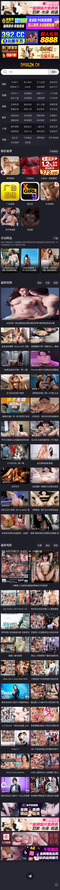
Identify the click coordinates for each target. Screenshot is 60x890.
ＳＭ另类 (53, 98)
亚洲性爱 (15, 104)
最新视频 (6, 282)
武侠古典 (53, 126)
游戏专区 (53, 82)
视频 (4, 95)
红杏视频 (15, 142)
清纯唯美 (28, 120)
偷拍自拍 (28, 104)
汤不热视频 (53, 137)
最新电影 (6, 545)
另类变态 (53, 109)
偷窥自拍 (15, 115)
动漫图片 (53, 115)
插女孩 (15, 137)
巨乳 (48, 282)
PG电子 (15, 82)
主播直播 (41, 98)
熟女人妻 (15, 98)
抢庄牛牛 (53, 87)
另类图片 (53, 120)
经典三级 (28, 109)
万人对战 (41, 82)
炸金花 (28, 87)
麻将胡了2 (14, 87)
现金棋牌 (41, 87)
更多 (56, 282)
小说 (4, 128)
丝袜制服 (28, 98)
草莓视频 (41, 137)
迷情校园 (15, 131)
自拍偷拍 (28, 93)
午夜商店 (28, 137)
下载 (56, 238)
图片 (4, 117)
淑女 (48, 545)
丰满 (40, 545)
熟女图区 (41, 120)
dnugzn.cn (30, 65)
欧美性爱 (53, 104)
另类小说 (28, 131)
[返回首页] (56, 884)
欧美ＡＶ (41, 93)
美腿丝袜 (15, 120)
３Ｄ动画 (53, 93)
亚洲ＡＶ (15, 93)
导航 (4, 139)
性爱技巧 (53, 131)
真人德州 (28, 82)
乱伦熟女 (41, 109)
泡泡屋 (28, 142)
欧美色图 (41, 115)
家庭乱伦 (28, 126)
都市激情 (15, 126)
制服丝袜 (15, 109)
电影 (4, 106)
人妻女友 (41, 126)
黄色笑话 (41, 131)
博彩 (4, 84)
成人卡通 (41, 104)
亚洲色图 (28, 115)
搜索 (54, 72)
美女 (40, 282)
